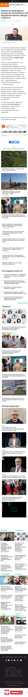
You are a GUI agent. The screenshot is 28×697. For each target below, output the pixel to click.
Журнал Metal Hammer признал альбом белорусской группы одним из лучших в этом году (21, 607)
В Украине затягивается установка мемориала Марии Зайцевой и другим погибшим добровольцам (15, 282)
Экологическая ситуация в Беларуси (13, 148)
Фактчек (21, 657)
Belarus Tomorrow (9, 657)
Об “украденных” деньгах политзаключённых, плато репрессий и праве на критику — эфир (13, 429)
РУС (16, 1)
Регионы (19, 669)
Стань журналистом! (10, 667)
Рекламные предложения (11, 676)
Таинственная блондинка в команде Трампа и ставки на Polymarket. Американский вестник (12, 499)
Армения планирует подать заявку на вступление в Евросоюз (20, 557)
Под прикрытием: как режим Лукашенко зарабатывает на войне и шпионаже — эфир (13, 453)
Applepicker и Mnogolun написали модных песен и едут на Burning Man (21, 588)
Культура (18, 574)
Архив (6, 672)
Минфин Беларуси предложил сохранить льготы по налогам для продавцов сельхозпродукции (7, 606)
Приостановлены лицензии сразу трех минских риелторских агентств (7, 588)
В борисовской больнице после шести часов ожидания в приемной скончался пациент (13, 400)
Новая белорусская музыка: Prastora (20, 642)
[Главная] (16, 5)
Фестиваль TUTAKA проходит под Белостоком (20, 636)
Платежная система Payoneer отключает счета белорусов (6, 597)
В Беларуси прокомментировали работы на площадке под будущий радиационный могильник (14, 216)
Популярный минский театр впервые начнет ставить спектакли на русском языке (21, 598)
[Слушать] (13, 24)
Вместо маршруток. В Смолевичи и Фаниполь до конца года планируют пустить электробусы (12, 225)
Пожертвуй (8, 669)
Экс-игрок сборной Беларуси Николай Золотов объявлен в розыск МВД (6, 648)
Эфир (25, 657)
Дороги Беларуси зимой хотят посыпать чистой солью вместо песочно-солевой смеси (13, 240)
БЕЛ (12, 1)
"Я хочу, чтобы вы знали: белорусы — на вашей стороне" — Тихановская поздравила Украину (21, 566)
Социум (19, 20)
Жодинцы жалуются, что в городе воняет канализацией (12, 263)
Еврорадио (4, 20)
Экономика (5, 574)
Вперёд (27, 692)
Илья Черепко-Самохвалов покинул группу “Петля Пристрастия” (21, 628)
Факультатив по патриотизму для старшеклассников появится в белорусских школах (13, 298)
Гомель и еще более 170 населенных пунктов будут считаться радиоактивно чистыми (13, 257)
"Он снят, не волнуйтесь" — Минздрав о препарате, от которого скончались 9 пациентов (15, 276)
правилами (21, 683)
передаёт (4, 59)
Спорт (3, 614)
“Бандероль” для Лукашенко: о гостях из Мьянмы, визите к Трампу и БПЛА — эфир (14, 476)
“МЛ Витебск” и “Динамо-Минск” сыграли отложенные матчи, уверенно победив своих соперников (7, 630)
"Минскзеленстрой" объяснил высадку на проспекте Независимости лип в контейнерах (13, 233)
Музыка (18, 614)
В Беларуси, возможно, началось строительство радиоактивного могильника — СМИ (11, 192)
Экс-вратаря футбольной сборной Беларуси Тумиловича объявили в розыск (7, 639)
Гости (3, 657)
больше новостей (22, 303)
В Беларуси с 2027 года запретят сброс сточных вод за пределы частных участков (13, 249)
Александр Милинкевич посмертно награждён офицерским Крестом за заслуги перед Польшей (13, 520)
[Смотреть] (2, 426)
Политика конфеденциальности (14, 685)
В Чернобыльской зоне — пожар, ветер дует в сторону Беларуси (13, 169)
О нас (21, 676)
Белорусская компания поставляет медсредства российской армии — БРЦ (15, 292)
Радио (14, 669)
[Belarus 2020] (16, 692)
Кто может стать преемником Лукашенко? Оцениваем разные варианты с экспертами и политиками (14, 328)
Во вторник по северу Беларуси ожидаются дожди (13, 287)
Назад (1, 692)
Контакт (19, 674)
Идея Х (16, 657)
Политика (19, 530)
